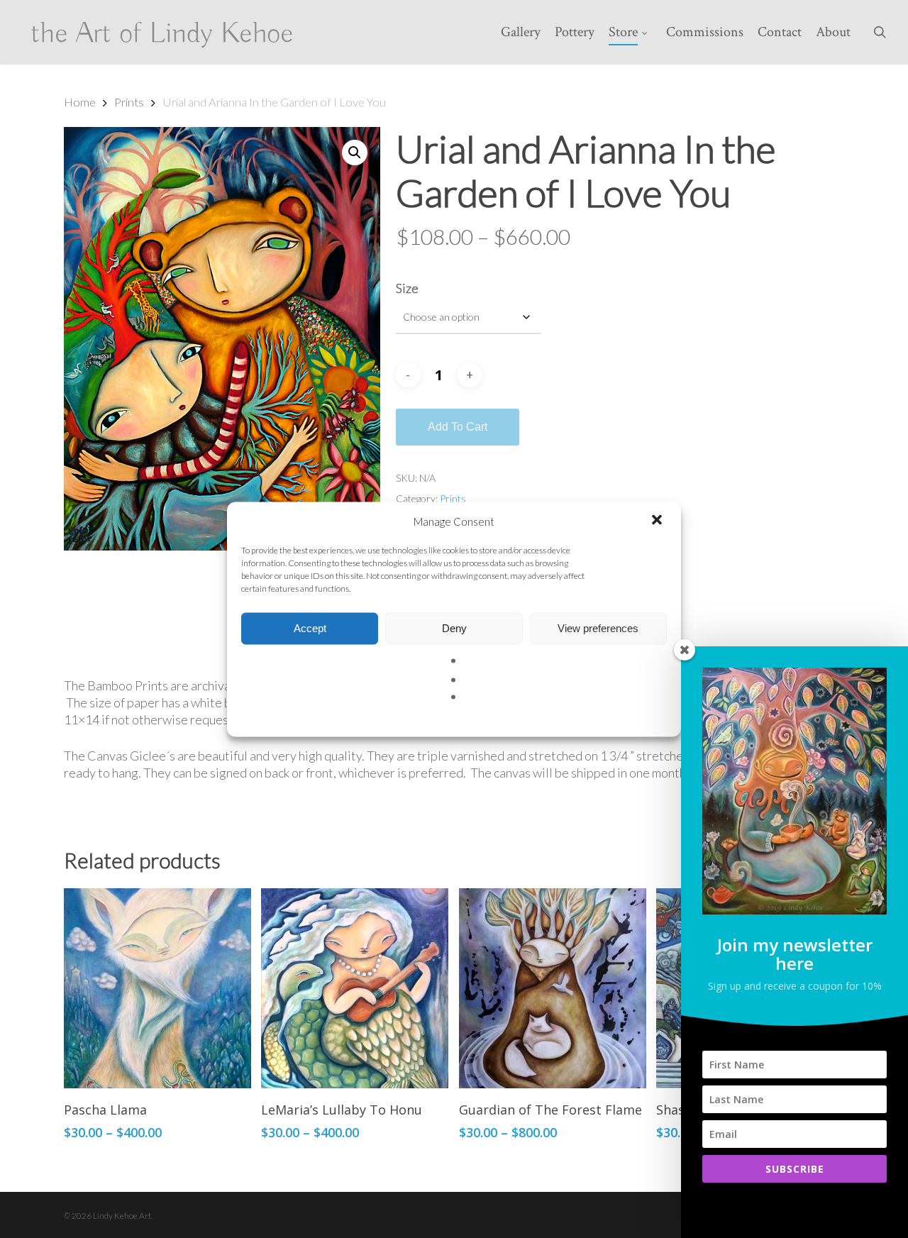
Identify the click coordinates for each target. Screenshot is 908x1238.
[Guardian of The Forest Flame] (552, 988)
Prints (129, 102)
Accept (310, 628)
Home (80, 102)
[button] (658, 520)
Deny (454, 628)
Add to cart (457, 427)
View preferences (598, 628)
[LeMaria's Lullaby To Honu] (354, 988)
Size (407, 288)
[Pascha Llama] (157, 988)
